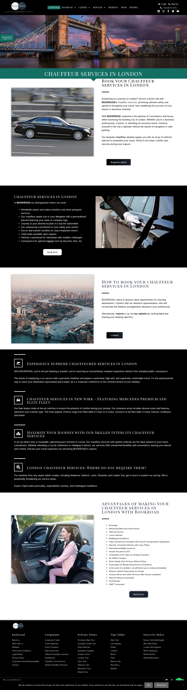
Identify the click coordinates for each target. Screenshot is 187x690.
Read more (161, 685)
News (124, 7)
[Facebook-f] (168, 11)
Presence (113, 7)
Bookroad (67, 7)
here (161, 313)
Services (97, 7)
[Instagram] (163, 11)
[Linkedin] (158, 11)
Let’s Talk (54, 7)
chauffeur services (127, 102)
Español (133, 7)
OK (148, 685)
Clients (83, 7)
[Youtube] (178, 11)
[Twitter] (173, 11)
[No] (183, 685)
